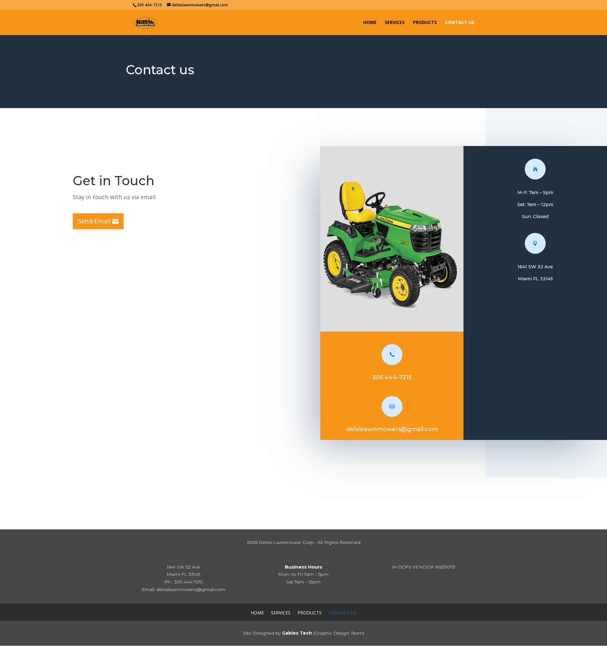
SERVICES (395, 22)
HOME (370, 22)
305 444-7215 (392, 377)
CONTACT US (459, 22)
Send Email (94, 221)
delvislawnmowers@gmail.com (392, 429)
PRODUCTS (425, 22)
